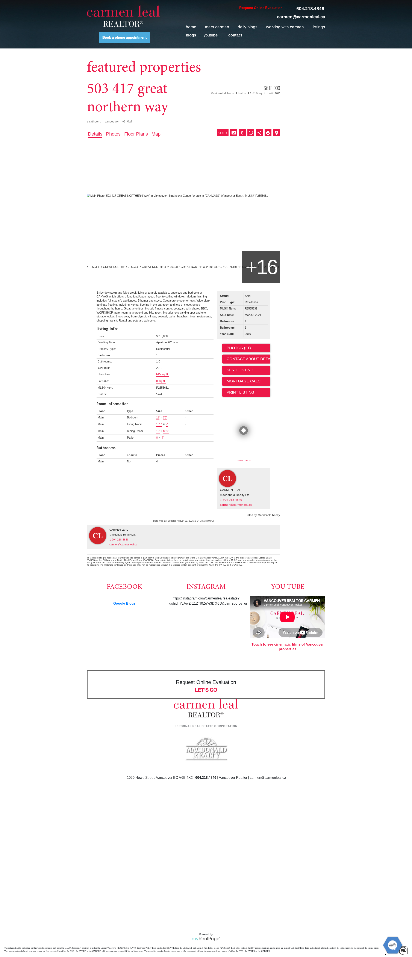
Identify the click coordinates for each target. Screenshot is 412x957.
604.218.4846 (310, 8)
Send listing (240, 370)
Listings (318, 27)
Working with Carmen (285, 27)
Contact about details (248, 359)
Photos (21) (239, 348)
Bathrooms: (107, 448)
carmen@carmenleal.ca (301, 16)
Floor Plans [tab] (136, 134)
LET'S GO (206, 690)
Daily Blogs (248, 27)
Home (191, 27)
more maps (244, 460)
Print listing (240, 392)
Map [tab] (156, 134)
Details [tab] (95, 134)
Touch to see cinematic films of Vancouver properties (287, 646)
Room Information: (113, 404)
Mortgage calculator (248, 381)
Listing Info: (107, 329)
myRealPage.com (206, 939)
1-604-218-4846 (231, 499)
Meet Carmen (217, 27)
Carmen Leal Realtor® (123, 16)
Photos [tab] (113, 134)
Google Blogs (124, 603)
